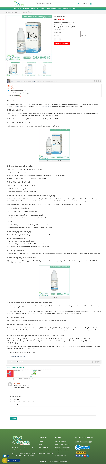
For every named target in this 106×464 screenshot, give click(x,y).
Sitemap (57, 452)
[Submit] (77, 3)
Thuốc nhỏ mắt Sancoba (18, 356)
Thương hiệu (67, 8)
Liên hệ (40, 444)
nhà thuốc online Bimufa (44, 106)
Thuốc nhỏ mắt (27, 12)
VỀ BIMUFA (43, 437)
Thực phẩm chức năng (54, 8)
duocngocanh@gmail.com (45, 450)
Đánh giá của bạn (15, 399)
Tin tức (75, 8)
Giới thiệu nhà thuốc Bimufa (62, 450)
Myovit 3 (40, 370)
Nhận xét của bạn (15, 404)
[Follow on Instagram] (79, 455)
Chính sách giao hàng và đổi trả (63, 447)
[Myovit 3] (33, 373)
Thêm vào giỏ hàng (62, 43)
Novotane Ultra (18, 370)
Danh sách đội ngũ (43, 447)
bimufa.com (63, 461)
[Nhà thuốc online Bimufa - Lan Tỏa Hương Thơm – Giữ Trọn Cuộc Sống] (19, 3)
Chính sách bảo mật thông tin (62, 444)
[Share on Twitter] (94, 81)
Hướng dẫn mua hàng (60, 441)
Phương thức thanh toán (84, 437)
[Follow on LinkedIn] (87, 455)
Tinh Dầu (42, 8)
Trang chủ (9, 12)
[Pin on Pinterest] (98, 81)
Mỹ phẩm (26, 8)
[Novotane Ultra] (10, 373)
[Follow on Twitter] (82, 455)
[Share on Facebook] (96, 81)
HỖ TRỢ (58, 437)
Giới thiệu (41, 441)
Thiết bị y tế (34, 8)
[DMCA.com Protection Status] (80, 452)
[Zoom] (7, 59)
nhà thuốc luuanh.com (60, 455)
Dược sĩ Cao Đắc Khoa (17, 81)
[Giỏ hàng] (91, 4)
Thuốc (19, 8)
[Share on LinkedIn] (100, 81)
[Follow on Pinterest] (85, 455)
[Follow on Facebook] (76, 455)
